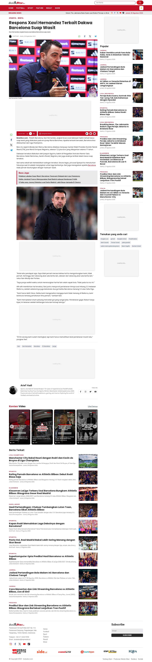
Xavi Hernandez (26, 346)
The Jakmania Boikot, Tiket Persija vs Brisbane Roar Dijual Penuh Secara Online (102, 13)
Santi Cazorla (104, 242)
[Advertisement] (53, 115)
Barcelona (92, 165)
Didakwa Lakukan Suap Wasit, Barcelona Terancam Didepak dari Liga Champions (49, 176)
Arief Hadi (16, 36)
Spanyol (13, 18)
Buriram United (136, 246)
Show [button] (45, 642)
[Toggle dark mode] (141, 8)
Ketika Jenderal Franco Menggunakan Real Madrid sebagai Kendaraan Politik (48, 179)
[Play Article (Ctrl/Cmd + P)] (87, 133)
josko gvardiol (126, 242)
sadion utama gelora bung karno (110, 246)
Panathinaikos (133, 239)
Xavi (18, 346)
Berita (20, 18)
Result (49, 8)
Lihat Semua (93, 406)
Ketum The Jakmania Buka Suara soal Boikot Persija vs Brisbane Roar (45, 13)
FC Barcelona (46, 346)
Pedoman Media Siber (122, 659)
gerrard (113, 239)
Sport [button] (45, 634)
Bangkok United (121, 239)
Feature (39, 8)
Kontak (140, 659)
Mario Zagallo (126, 246)
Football (20, 8)
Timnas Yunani (115, 242)
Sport (30, 8)
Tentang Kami (107, 659)
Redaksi (134, 659)
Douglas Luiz (104, 239)
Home (11, 8)
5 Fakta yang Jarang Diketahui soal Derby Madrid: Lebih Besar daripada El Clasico (50, 182)
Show (57, 8)
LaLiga (54, 346)
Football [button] (46, 632)
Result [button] (45, 639)
